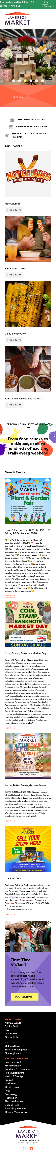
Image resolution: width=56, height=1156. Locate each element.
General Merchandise (16, 1112)
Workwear (10, 1083)
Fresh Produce (13, 1066)
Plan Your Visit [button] (24, 997)
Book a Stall (11, 1026)
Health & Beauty (14, 1076)
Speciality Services (15, 1109)
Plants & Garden (14, 1101)
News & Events (13, 1023)
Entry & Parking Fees (16, 1050)
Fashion (9, 1080)
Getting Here (12, 1046)
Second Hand (12, 1105)
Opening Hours (13, 1053)
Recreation (11, 1098)
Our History (11, 1034)
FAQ (7, 1030)
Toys (7, 1091)
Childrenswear (13, 1087)
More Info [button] (16, 97)
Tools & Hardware (14, 1073)
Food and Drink (13, 1062)
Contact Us (11, 1037)
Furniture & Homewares (17, 1069)
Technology (11, 1094)
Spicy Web (33, 1143)
